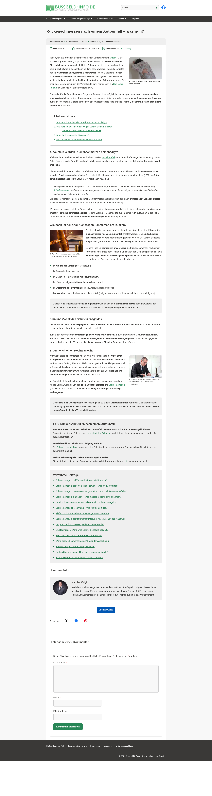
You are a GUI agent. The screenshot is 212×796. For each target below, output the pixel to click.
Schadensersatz (61, 190)
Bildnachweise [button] (106, 609)
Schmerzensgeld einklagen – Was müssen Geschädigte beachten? (88, 496)
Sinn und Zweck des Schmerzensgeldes (81, 130)
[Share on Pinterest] (86, 621)
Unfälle (113, 57)
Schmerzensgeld (96, 42)
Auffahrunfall (108, 157)
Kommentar (60, 662)
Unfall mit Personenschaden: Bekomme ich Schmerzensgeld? (86, 502)
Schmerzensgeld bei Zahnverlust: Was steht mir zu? (81, 480)
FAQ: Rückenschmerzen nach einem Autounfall (79, 139)
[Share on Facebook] (76, 621)
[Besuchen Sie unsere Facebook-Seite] (163, 7)
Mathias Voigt (125, 49)
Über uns (108, 746)
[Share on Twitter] (66, 621)
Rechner (121, 19)
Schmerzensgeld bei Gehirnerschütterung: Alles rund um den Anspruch (90, 519)
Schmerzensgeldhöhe (67, 447)
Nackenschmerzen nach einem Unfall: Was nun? (79, 557)
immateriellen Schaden (99, 433)
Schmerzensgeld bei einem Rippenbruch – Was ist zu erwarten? (87, 485)
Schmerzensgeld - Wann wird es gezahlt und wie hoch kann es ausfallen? (91, 491)
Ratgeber (135, 19)
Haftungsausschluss (124, 746)
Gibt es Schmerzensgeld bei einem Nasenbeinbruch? (82, 552)
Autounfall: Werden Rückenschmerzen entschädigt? (81, 122)
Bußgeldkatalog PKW (54, 19)
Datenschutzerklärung (77, 746)
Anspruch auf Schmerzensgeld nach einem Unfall (80, 524)
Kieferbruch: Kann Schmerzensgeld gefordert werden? (82, 513)
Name (57, 697)
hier (127, 461)
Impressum (95, 746)
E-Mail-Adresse (61, 711)
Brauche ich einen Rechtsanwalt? (72, 135)
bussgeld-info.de (56, 42)
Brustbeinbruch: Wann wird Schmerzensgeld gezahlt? (82, 530)
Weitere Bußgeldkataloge (80, 19)
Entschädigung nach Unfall (76, 42)
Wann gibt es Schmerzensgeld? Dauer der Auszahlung (82, 541)
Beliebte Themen (103, 19)
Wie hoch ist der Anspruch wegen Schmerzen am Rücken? (84, 126)
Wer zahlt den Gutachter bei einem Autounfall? (79, 535)
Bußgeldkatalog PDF (55, 746)
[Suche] (156, 8)
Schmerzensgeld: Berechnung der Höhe (75, 546)
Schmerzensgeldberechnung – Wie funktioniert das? (81, 508)
